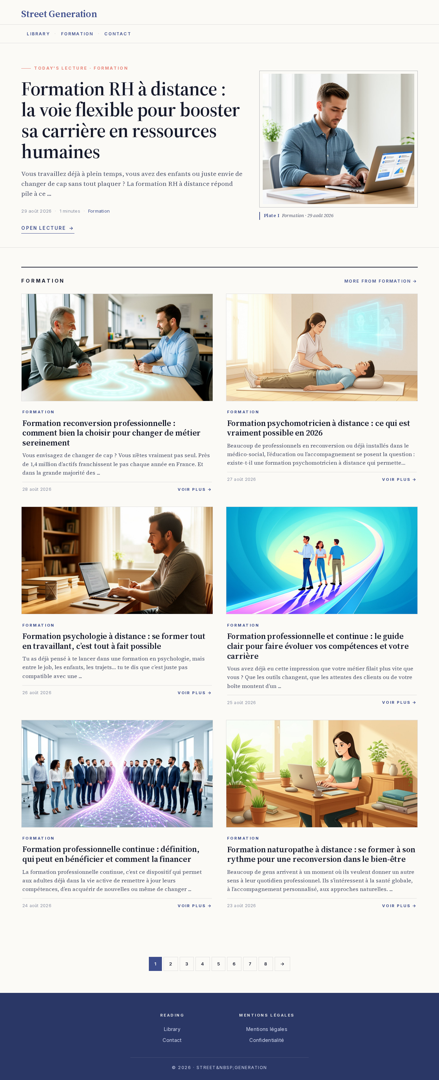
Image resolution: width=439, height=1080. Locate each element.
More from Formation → (381, 281)
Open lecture (47, 228)
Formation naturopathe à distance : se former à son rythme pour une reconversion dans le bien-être (321, 854)
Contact (117, 33)
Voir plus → (195, 489)
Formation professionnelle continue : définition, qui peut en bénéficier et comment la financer (111, 854)
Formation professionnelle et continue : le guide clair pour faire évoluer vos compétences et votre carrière (318, 646)
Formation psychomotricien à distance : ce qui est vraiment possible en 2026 (318, 428)
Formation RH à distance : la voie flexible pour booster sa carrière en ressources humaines (130, 120)
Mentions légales (266, 1029)
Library (38, 33)
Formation (77, 33)
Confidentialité (266, 1040)
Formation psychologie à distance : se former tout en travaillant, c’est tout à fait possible (113, 641)
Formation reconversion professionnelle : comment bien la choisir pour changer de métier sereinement (111, 433)
